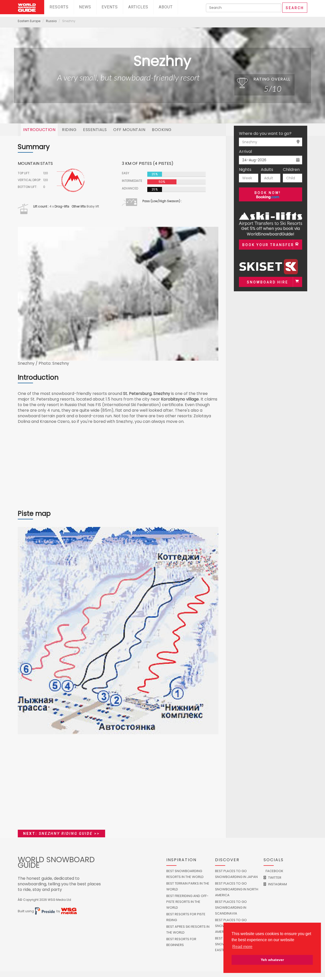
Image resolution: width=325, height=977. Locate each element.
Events (110, 7)
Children (291, 169)
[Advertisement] (118, 469)
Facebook (274, 871)
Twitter (274, 877)
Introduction (39, 130)
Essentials (95, 130)
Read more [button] (242, 946)
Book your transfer (268, 245)
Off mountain (129, 130)
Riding (69, 130)
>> (61, 833)
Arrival (245, 151)
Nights (245, 169)
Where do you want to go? (265, 133)
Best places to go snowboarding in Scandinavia (231, 907)
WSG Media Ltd (59, 900)
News (85, 7)
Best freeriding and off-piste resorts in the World (187, 901)
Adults (267, 169)
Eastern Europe (29, 21)
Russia (51, 21)
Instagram (277, 884)
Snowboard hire (267, 282)
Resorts (59, 7)
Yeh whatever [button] (272, 960)
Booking (162, 130)
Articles (138, 7)
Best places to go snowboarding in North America (236, 889)
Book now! (267, 193)
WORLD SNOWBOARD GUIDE (56, 862)
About (166, 7)
